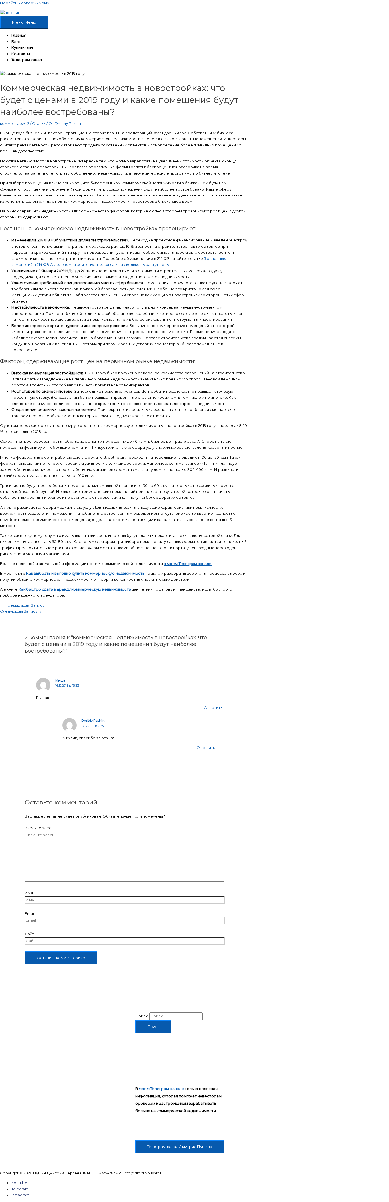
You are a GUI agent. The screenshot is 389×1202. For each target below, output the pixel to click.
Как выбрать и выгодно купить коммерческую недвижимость (85, 573)
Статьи (39, 123)
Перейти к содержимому (24, 3)
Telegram (20, 1189)
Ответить (213, 707)
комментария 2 (14, 123)
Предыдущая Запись (22, 605)
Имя (29, 893)
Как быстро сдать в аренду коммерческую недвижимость (75, 589)
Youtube (19, 1182)
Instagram (20, 1195)
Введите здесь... (40, 828)
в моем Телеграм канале (188, 563)
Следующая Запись (21, 611)
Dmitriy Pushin (93, 721)
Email (30, 913)
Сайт (29, 934)
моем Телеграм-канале (161, 1088)
